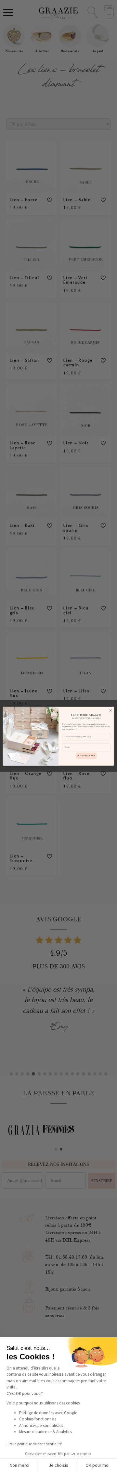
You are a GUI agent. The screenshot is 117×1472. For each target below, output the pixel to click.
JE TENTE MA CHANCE (86, 755)
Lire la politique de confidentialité (34, 1443)
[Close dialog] (110, 710)
